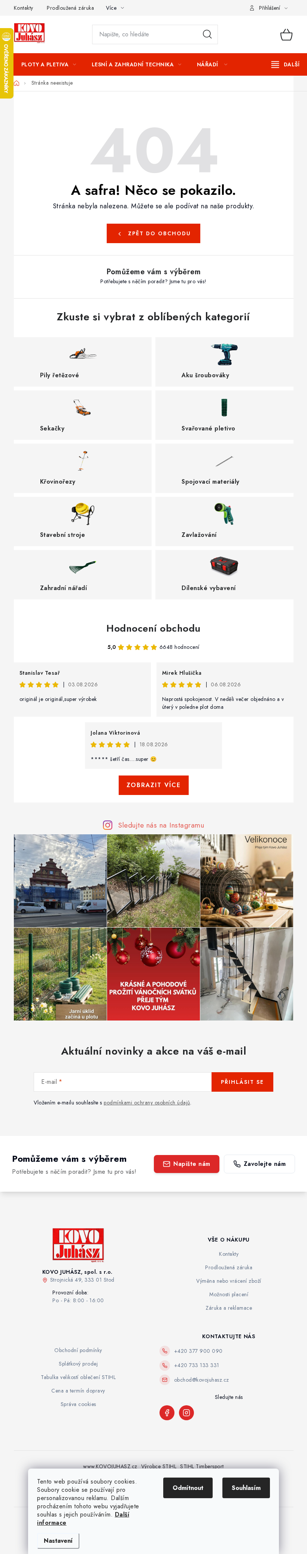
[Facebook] (166, 1412)
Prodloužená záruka (70, 8)
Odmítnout (188, 1488)
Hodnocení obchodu (153, 628)
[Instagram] (186, 1412)
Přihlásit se (242, 1082)
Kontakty (23, 8)
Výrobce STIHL (159, 1466)
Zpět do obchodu (159, 233)
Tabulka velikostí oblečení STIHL (78, 1377)
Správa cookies (78, 1404)
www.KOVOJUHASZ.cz (110, 1466)
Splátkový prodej (78, 1363)
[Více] (285, 64)
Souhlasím (246, 1488)
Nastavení (58, 1540)
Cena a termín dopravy (78, 1390)
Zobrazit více (154, 785)
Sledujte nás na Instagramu (161, 825)
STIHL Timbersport (202, 1466)
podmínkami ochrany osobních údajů (147, 1102)
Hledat (207, 34)
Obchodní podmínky (78, 1350)
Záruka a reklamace (229, 1308)
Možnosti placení (228, 1294)
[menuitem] (49, 64)
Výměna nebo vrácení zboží (228, 1281)
